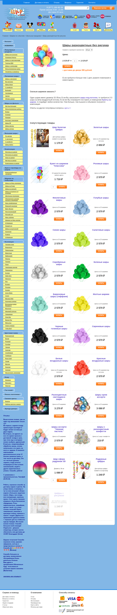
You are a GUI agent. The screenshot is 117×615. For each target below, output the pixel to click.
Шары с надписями (11, 66)
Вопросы (68, 2)
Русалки (7, 287)
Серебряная (9, 352)
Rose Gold (8, 358)
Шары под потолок (11, 54)
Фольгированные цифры (13, 109)
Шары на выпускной (11, 228)
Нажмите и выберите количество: (73, 50)
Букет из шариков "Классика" (59, 164)
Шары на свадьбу (10, 189)
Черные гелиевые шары (59, 327)
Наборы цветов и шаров (13, 404)
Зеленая (7, 370)
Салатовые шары (101, 230)
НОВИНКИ (9, 46)
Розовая (7, 341)
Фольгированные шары (12, 69)
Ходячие (8, 114)
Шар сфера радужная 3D (59, 460)
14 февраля (9, 237)
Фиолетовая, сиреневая (12, 372)
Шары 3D (8, 123)
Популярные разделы (10, 51)
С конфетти (9, 141)
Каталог (8, 41)
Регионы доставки (36, 607)
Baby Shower (9, 209)
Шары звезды (9, 126)
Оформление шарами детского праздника (12, 199)
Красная (7, 367)
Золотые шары (101, 127)
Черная (7, 347)
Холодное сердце (10, 301)
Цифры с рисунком (59, 494)
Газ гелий (9, 390)
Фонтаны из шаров (11, 152)
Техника (7, 261)
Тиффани (8, 355)
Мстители (8, 308)
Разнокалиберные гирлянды (11, 173)
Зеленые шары (101, 262)
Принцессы (8, 270)
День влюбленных (11, 203)
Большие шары (11, 133)
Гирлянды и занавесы (12, 71)
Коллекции (9, 242)
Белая (7, 338)
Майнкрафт (8, 256)
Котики (7, 273)
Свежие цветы (11, 398)
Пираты (7, 258)
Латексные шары (12, 76)
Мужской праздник (11, 206)
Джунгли (8, 278)
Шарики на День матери (12, 220)
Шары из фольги (12, 103)
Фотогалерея (35, 601)
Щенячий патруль (10, 311)
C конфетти (9, 87)
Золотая (7, 350)
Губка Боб (8, 328)
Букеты (7, 401)
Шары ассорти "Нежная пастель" (59, 429)
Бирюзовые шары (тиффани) (59, 295)
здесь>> (67, 108)
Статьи (5, 605)
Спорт (7, 295)
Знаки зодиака (9, 325)
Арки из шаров (10, 157)
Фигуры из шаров (10, 160)
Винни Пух (8, 320)
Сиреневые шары (101, 326)
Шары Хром (9, 84)
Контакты (92, 2)
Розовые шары (101, 163)
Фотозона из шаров (11, 154)
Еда (6, 281)
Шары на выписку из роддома (11, 192)
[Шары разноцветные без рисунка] (44, 58)
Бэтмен (7, 284)
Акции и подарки (8, 603)
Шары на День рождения (13, 183)
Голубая (7, 344)
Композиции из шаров (12, 163)
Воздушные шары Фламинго (10, 305)
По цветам (8, 136)
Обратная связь (8, 607)
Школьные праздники (33, 36)
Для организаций (10, 211)
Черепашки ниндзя (11, 267)
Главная (27, 2)
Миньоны (8, 323)
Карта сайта (35, 605)
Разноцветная (9, 336)
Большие (8, 90)
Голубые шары (101, 198)
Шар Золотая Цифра (59, 128)
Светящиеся (9, 93)
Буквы (7, 112)
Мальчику (8, 383)
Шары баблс (9, 144)
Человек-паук (9, 244)
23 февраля (9, 223)
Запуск (7, 96)
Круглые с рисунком (11, 120)
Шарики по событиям (17, 36)
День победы (9, 217)
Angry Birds (8, 293)
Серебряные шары (59, 263)
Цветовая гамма (11, 333)
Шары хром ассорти (101, 396)
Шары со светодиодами (12, 60)
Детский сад (9, 214)
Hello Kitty (8, 276)
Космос (7, 290)
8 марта (7, 234)
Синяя (7, 361)
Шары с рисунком (11, 79)
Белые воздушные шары (59, 359)
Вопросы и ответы (9, 599)
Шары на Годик (10, 186)
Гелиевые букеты (10, 57)
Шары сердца (9, 128)
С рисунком (9, 139)
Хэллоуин (8, 231)
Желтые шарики (101, 294)
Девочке (8, 385)
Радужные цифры (101, 460)
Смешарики (9, 314)
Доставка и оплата (42, 2)
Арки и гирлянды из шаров (13, 169)
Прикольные (9, 250)
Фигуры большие (10, 106)
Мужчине (8, 380)
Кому (7, 377)
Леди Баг (8, 317)
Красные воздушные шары (101, 359)
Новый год (8, 226)
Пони (7, 264)
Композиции (10, 149)
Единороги (8, 247)
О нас (32, 597)
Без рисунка (9, 81)
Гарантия (79, 2)
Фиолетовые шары (59, 199)
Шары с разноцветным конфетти (101, 429)
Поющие (8, 117)
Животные (8, 253)
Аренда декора (11, 409)
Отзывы (57, 2)
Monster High (9, 298)
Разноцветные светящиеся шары (59, 397)
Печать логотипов (12, 394)
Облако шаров (10, 99)
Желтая (7, 364)
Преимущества (36, 603)
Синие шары (59, 230)
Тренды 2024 (9, 63)
